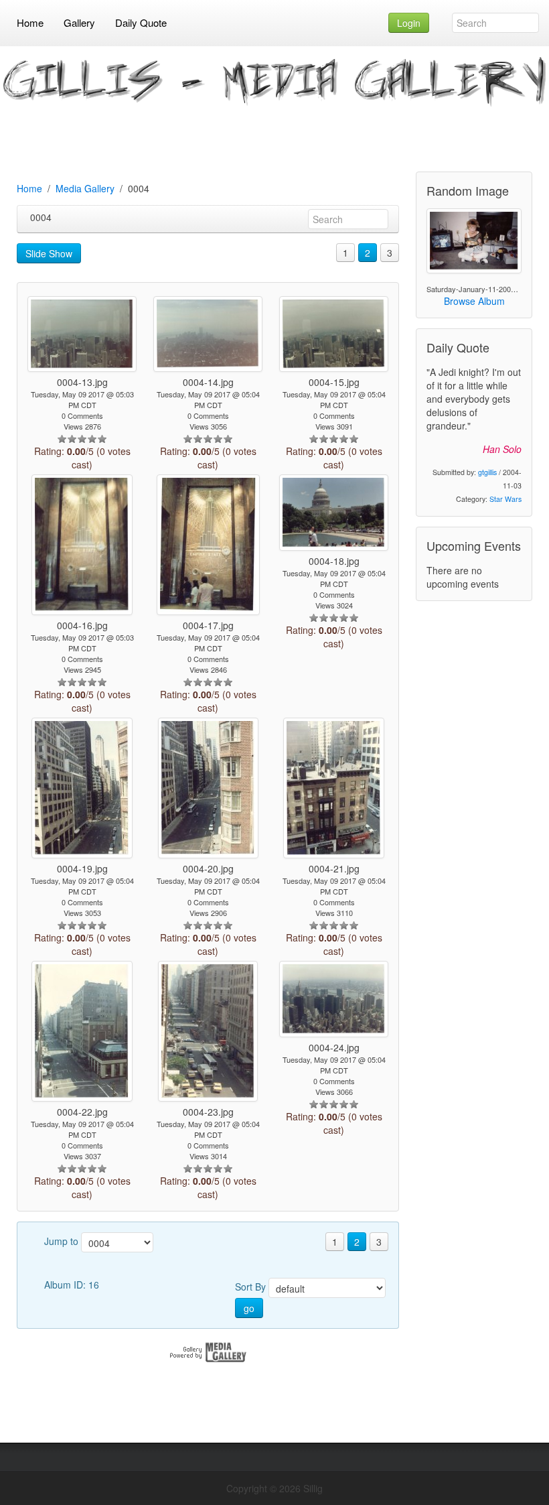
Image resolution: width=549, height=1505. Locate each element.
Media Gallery (85, 188)
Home (29, 188)
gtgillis (487, 472)
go (249, 1308)
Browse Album (474, 301)
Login (408, 22)
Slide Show (48, 253)
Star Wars (505, 499)
